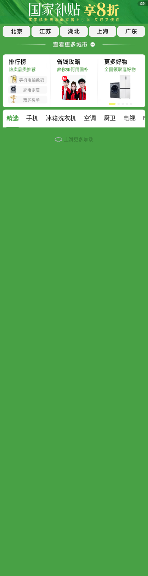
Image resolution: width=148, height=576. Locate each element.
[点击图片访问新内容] (140, 5)
